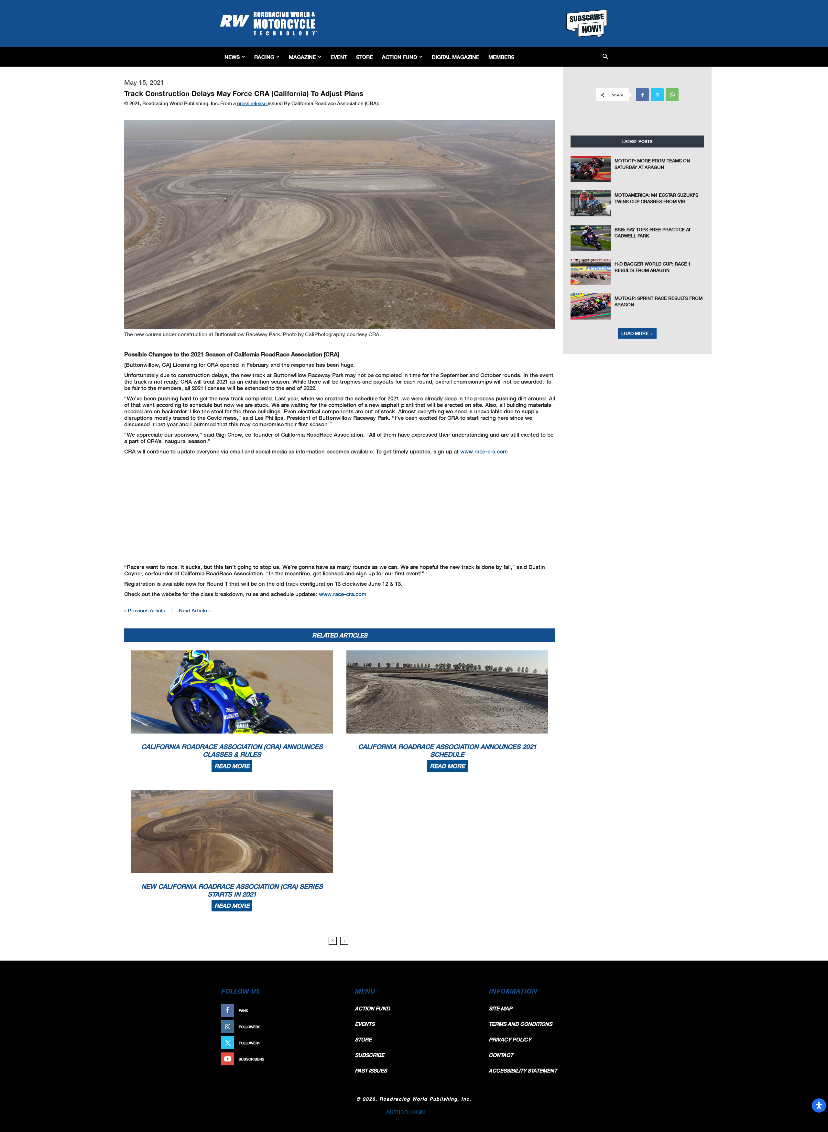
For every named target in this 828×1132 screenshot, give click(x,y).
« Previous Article (144, 610)
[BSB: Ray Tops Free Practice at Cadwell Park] (591, 238)
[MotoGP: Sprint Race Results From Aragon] (591, 306)
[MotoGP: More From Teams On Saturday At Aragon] (591, 169)
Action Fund (399, 57)
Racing (264, 57)
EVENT (339, 57)
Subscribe (329, 1059)
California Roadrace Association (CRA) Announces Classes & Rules (232, 750)
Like (335, 1010)
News (232, 57)
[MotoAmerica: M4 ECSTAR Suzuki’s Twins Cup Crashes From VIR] (591, 203)
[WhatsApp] (672, 94)
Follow (332, 1027)
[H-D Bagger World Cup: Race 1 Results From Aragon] (591, 272)
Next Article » (195, 610)
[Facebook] (642, 94)
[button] (605, 57)
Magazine (302, 57)
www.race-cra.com (484, 451)
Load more (634, 333)
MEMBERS (501, 57)
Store (364, 57)
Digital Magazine (455, 57)
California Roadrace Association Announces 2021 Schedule (447, 750)
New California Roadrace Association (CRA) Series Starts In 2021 (232, 890)
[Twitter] (657, 94)
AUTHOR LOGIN (405, 1112)
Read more (231, 765)
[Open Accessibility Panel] (819, 1105)
